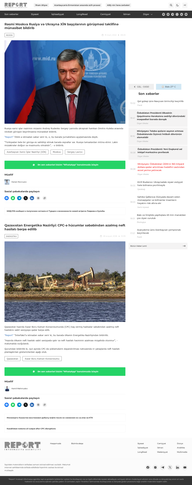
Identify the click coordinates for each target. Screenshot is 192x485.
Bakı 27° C (170, 86)
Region (9, 35)
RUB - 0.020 (143, 86)
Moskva (57, 152)
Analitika (181, 448)
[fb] (163, 14)
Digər (146, 14)
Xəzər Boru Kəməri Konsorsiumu (42, 358)
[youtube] (186, 14)
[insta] (168, 14)
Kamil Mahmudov (20, 388)
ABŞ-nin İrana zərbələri (118, 5)
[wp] (13, 198)
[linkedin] (181, 14)
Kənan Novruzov (19, 182)
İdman (160, 448)
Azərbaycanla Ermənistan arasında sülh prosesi (77, 5)
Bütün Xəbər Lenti (138, 246)
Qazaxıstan (12, 358)
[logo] (15, 5)
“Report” (9, 137)
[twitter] (177, 14)
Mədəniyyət (162, 452)
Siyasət (141, 443)
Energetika (11, 236)
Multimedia (182, 452)
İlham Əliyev (41, 5)
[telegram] (172, 14)
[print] (38, 198)
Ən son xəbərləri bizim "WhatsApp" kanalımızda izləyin (68, 164)
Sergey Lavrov (74, 152)
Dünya (180, 443)
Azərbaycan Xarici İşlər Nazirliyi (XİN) (26, 152)
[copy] (44, 198)
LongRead (142, 452)
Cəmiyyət (161, 443)
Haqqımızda (55, 443)
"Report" (9, 335)
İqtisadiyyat (143, 448)
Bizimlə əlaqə (77, 443)
